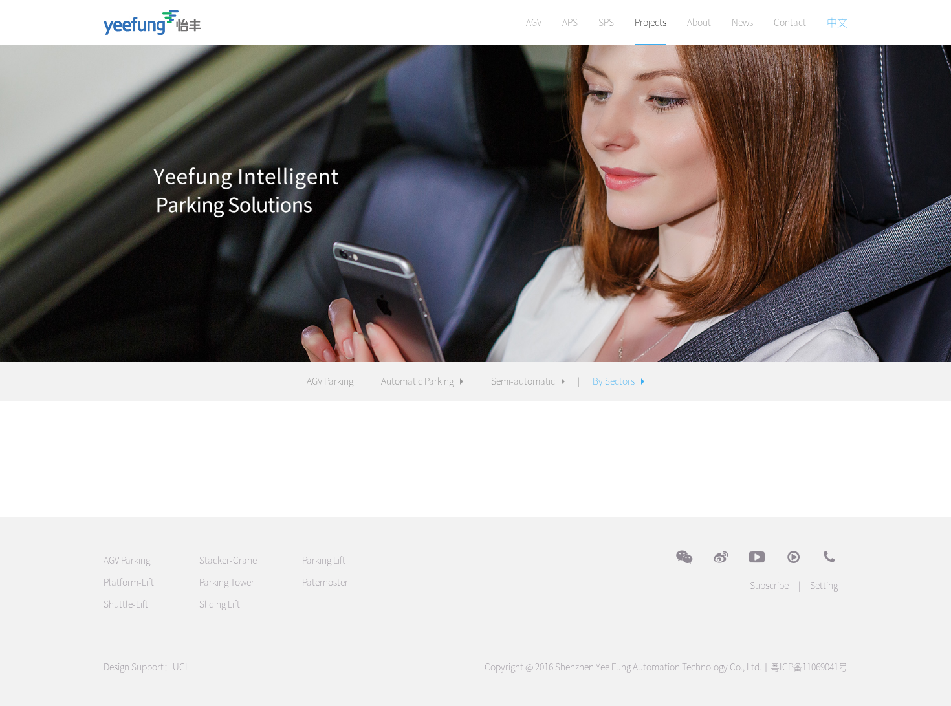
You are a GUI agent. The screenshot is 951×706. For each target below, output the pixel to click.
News (742, 22)
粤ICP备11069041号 (809, 667)
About (699, 22)
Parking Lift (323, 560)
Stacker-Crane (228, 560)
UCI (180, 667)
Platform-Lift (129, 582)
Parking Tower (226, 582)
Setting (824, 585)
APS (570, 22)
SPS (606, 22)
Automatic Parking (417, 381)
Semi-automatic (523, 381)
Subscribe (769, 585)
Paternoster (325, 582)
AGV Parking (330, 381)
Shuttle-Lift (126, 604)
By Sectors (614, 381)
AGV (533, 22)
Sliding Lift (219, 604)
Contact (790, 22)
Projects (650, 22)
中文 (837, 22)
